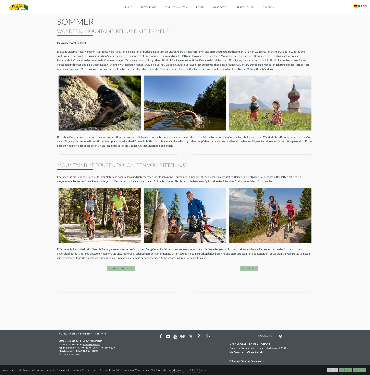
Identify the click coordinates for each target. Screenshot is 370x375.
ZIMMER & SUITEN (176, 7)
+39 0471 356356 (91, 344)
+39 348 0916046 (107, 347)
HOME (128, 7)
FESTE (200, 7)
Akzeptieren (360, 370)
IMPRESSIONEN (244, 7)
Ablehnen (332, 370)
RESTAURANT (149, 7)
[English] (364, 6)
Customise (345, 370)
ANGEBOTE (219, 7)
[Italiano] (360, 6)
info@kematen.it (66, 351)
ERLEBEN (268, 7)
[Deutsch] (355, 6)
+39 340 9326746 (83, 347)
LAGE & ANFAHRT (266, 335)
